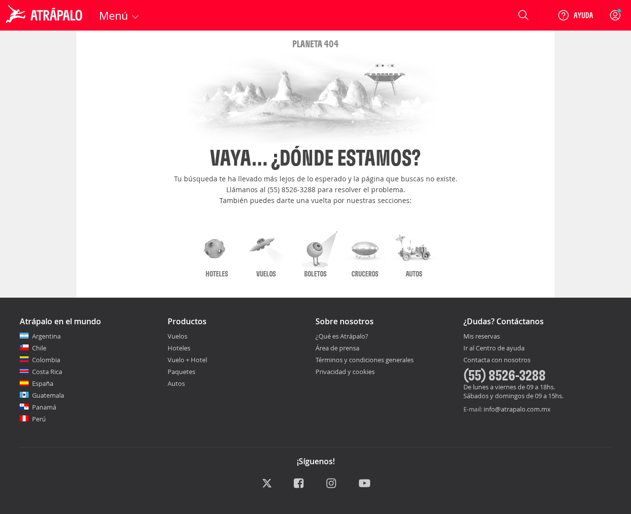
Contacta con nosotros (496, 360)
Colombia (46, 359)
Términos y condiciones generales (365, 359)
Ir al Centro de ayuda (494, 348)
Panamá (44, 407)
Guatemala (48, 395)
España (42, 383)
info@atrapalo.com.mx (517, 409)
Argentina (46, 336)
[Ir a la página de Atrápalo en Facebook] (299, 483)
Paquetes (181, 371)
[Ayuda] (575, 15)
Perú (39, 418)
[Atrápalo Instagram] (332, 483)
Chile (39, 347)
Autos (176, 383)
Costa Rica (47, 371)
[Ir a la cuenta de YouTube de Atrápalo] (364, 483)
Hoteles (179, 347)
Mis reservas (481, 337)
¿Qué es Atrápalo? (342, 336)
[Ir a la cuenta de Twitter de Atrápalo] (267, 483)
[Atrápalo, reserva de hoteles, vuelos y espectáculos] (45, 15)
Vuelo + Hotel (187, 359)
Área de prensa (337, 347)
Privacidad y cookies (345, 371)
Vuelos (177, 336)
